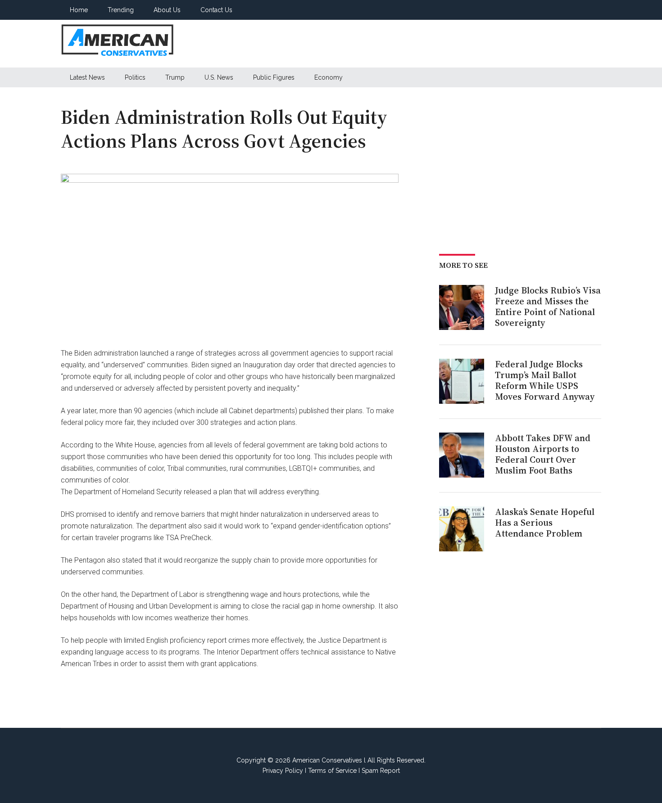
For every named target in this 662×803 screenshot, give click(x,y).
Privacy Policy (283, 770)
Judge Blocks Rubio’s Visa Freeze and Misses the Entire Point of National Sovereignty (548, 306)
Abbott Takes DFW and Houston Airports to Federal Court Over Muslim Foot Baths (542, 454)
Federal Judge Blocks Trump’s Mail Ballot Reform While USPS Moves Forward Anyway (544, 380)
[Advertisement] (437, 43)
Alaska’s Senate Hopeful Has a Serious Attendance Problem (544, 522)
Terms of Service (332, 770)
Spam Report (381, 770)
